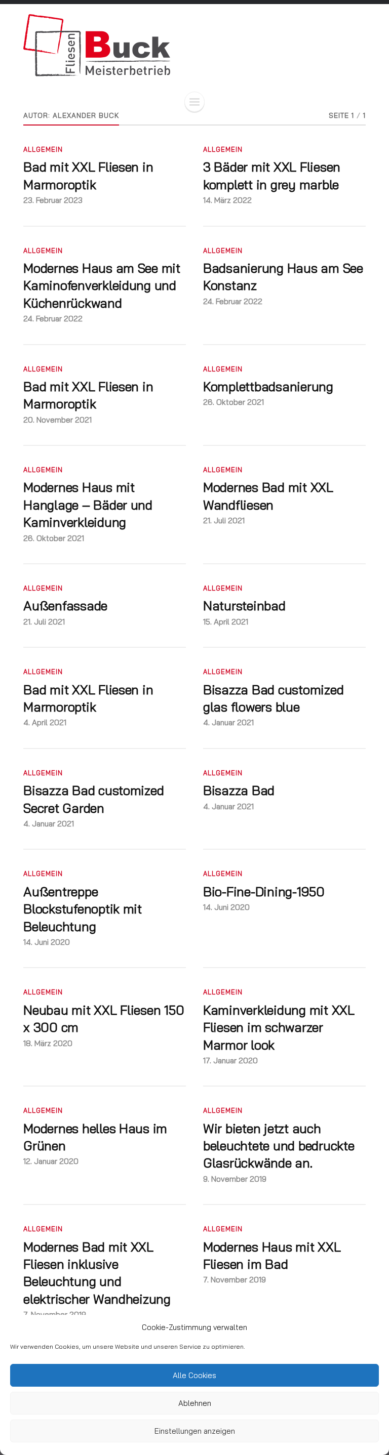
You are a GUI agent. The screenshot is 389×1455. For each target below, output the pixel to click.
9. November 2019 (234, 1179)
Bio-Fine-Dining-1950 (264, 891)
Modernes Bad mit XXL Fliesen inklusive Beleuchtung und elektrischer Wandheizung (97, 1272)
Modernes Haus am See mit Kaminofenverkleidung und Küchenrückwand (101, 285)
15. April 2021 (225, 622)
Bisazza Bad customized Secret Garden (93, 798)
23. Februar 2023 (53, 200)
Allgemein (43, 149)
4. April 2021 (44, 722)
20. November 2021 (57, 420)
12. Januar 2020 (51, 1161)
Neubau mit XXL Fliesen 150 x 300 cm (103, 1018)
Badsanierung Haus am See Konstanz (283, 276)
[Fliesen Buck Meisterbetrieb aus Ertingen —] (194, 45)
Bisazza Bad (239, 790)
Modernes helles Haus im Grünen (95, 1136)
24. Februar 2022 (53, 318)
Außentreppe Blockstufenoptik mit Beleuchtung (82, 908)
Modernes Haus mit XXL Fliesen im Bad (272, 1255)
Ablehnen (194, 1403)
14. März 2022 (227, 200)
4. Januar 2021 (228, 722)
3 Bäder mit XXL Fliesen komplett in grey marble (271, 175)
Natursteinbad (244, 605)
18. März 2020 (47, 1043)
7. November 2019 (234, 1279)
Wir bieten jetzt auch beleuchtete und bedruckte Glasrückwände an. (279, 1145)
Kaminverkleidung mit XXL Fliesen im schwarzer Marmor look (279, 1027)
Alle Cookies (194, 1375)
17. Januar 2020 (230, 1060)
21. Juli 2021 (224, 520)
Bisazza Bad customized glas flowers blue (273, 698)
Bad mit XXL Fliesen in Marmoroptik (88, 175)
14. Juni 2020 (46, 942)
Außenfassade (65, 605)
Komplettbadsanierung (268, 386)
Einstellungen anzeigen (194, 1431)
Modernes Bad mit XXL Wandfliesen (268, 495)
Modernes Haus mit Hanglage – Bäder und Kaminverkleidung (87, 504)
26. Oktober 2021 (233, 402)
